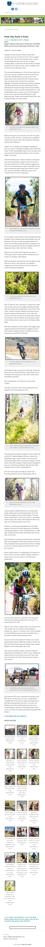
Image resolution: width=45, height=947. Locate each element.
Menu (7, 13)
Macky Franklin (26, 944)
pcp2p (16, 921)
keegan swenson (14, 919)
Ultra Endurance (19, 917)
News (11, 917)
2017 (30, 917)
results (21, 921)
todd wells (27, 921)
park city (32, 919)
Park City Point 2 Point (16, 36)
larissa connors (24, 919)
